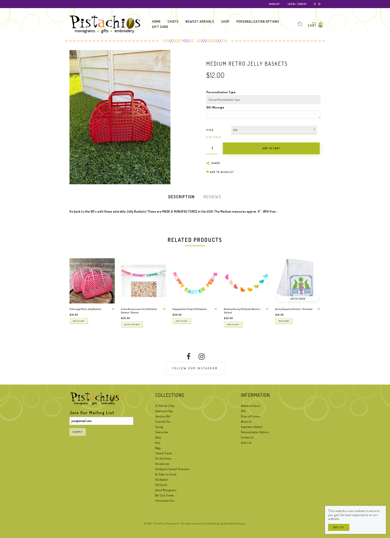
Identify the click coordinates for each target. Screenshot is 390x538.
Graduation (161, 479)
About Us (246, 421)
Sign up (302, 3)
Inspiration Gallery (252, 427)
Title (210, 130)
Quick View (108, 267)
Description (181, 196)
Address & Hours (251, 405)
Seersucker (162, 432)
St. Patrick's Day (164, 405)
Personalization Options (255, 432)
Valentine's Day (164, 411)
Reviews (212, 196)
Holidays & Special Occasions (172, 469)
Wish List (246, 442)
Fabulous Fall (162, 416)
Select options (132, 324)
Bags (158, 448)
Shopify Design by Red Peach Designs (224, 523)
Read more (283, 321)
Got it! (338, 527)
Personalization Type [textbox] (220, 92)
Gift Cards (161, 485)
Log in (291, 3)
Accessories (162, 463)
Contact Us (247, 437)
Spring (159, 427)
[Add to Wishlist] (113, 309)
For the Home (163, 458)
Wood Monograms (165, 490)
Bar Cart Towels (164, 495)
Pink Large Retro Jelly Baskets (85, 309)
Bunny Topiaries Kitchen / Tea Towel (293, 309)
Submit (78, 431)
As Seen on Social (166, 474)
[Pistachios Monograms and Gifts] (104, 24)
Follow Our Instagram (195, 368)
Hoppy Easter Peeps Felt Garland (189, 309)
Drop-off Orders (250, 416)
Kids (157, 442)
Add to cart (79, 321)
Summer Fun (162, 421)
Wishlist (274, 3)
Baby (158, 437)
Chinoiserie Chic (164, 500)
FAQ (243, 411)
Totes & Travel (163, 453)
